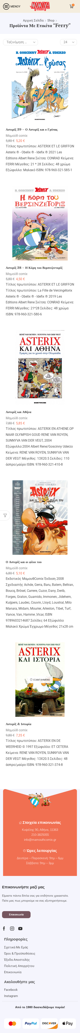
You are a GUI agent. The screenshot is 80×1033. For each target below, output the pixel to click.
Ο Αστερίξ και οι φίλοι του (24, 562)
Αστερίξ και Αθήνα (18, 412)
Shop (50, 20)
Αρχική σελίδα (33, 20)
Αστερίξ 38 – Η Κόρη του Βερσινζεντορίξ (34, 268)
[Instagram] (12, 928)
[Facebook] (4, 928)
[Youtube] (20, 928)
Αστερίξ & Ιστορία (18, 724)
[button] (16, 914)
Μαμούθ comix (16, 136)
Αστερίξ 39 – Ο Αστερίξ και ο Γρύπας (31, 129)
